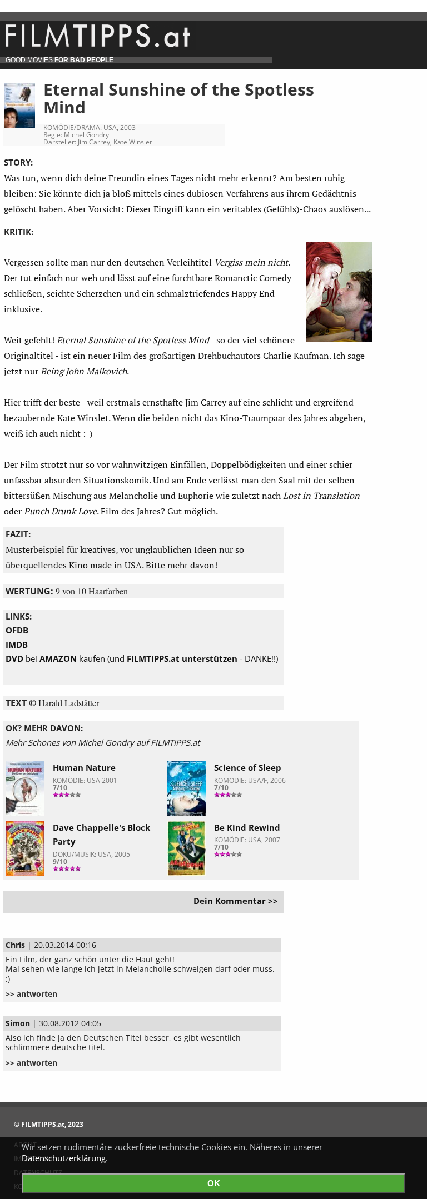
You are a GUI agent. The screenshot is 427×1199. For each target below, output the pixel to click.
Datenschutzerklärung (64, 1157)
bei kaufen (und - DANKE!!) (142, 658)
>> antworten (31, 994)
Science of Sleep (247, 767)
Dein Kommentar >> (235, 900)
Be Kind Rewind (247, 827)
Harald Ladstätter (68, 702)
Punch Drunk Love (60, 511)
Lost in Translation (321, 495)
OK (213, 1183)
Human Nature (84, 767)
